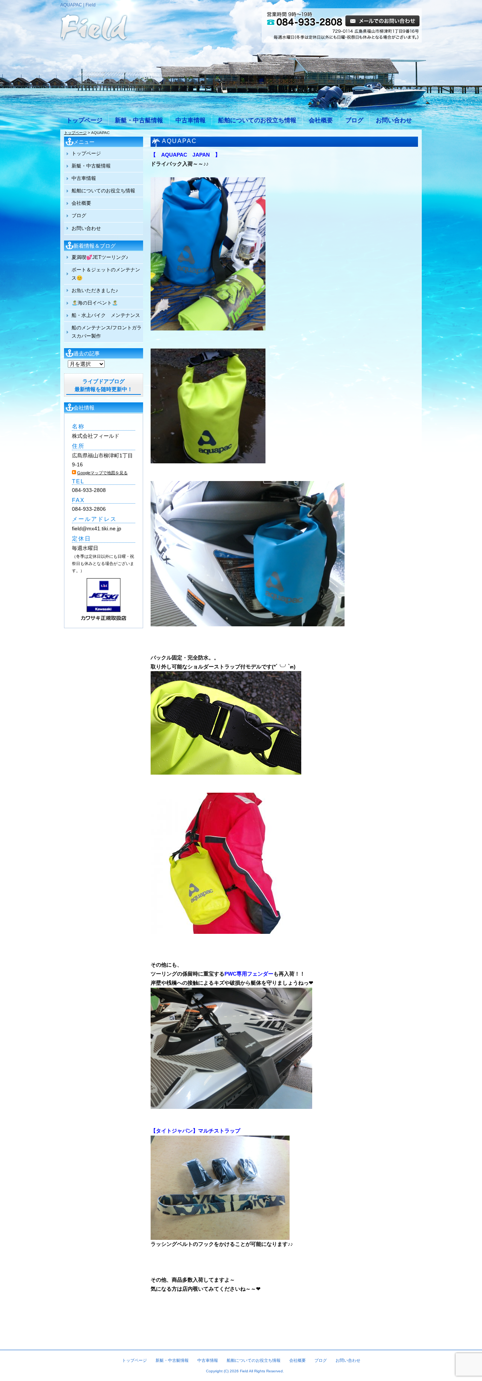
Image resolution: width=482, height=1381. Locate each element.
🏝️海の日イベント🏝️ (95, 303)
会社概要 (321, 120)
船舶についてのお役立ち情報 (257, 120)
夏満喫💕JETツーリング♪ (100, 257)
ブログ (354, 120)
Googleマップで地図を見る (102, 472)
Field (244, 1371)
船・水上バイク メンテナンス (106, 315)
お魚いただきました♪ (95, 290)
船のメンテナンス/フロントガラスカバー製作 (107, 332)
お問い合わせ (394, 120)
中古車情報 (190, 120)
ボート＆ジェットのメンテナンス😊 (106, 274)
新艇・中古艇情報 (139, 120)
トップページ (84, 120)
